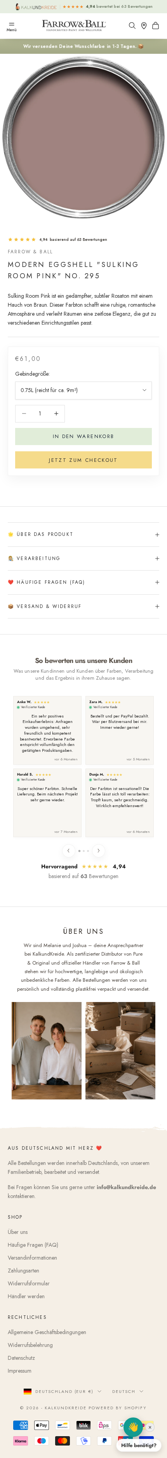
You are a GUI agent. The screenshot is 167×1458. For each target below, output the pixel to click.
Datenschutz (21, 1358)
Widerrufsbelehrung (30, 1345)
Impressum (19, 1371)
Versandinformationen (32, 1258)
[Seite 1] (79, 851)
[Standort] (145, 25)
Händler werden (26, 1296)
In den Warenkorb (83, 436)
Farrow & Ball (30, 251)
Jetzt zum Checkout (83, 460)
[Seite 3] (88, 851)
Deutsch (124, 1391)
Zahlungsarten (23, 1270)
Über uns (18, 1232)
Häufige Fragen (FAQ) (33, 1245)
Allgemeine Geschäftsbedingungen (47, 1332)
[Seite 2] (84, 851)
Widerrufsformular (29, 1283)
